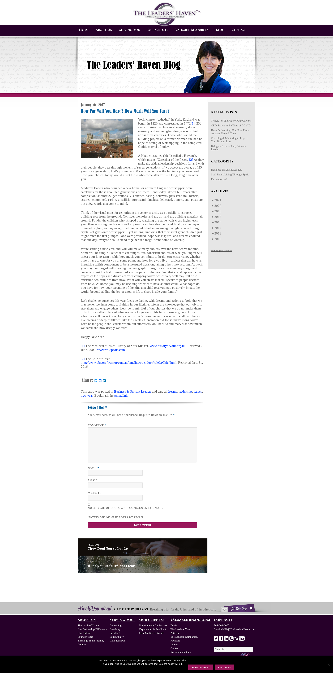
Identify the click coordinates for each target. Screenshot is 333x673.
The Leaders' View (180, 629)
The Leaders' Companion (184, 636)
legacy (198, 391)
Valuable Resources (191, 30)
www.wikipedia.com (111, 350)
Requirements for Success (153, 625)
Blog (220, 30)
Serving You (129, 30)
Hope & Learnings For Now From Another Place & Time (230, 132)
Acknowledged (200, 667)
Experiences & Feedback (152, 629)
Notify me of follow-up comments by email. (125, 508)
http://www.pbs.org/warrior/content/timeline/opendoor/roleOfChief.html (128, 362)
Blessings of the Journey (91, 640)
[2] (191, 159)
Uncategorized (219, 179)
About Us (104, 30)
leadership (185, 391)
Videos (174, 644)
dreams (172, 391)
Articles (174, 633)
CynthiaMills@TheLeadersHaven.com (234, 629)
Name (93, 468)
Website (95, 493)
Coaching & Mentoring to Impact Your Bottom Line (229, 140)
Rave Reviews (117, 640)
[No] (328, 664)
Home (84, 30)
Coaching (115, 629)
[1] (193, 123)
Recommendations (180, 652)
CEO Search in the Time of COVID (231, 125)
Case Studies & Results (151, 633)
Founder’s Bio (85, 636)
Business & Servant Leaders (132, 391)
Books (173, 625)
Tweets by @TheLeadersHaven (221, 250)
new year (87, 395)
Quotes (174, 648)
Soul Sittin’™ (117, 636)
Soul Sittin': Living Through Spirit (230, 174)
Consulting (116, 625)
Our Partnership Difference (92, 629)
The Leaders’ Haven (89, 625)
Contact (239, 30)
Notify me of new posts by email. (116, 517)
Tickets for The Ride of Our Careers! (231, 120)
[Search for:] (233, 649)
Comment (97, 425)
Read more (224, 667)
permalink (121, 395)
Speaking (115, 633)
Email (94, 480)
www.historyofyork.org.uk (168, 346)
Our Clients (157, 30)
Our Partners (84, 633)
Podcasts (175, 640)
